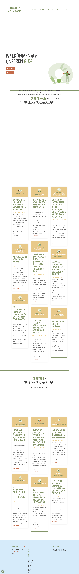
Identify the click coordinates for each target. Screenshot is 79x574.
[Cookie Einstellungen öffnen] (2, 572)
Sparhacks (40, 157)
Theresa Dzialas (37, 210)
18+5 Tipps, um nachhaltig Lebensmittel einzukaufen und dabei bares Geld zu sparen (59, 550)
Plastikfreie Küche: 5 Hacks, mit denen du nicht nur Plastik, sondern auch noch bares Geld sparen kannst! (39, 438)
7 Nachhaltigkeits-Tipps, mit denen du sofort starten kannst (19, 492)
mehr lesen (16, 238)
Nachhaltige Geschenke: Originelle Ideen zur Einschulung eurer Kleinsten (19, 435)
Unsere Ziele (51, 9)
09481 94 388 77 (17, 551)
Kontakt (66, 9)
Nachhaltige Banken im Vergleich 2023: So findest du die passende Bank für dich (30, 565)
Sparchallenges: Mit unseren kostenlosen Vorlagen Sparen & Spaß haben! (19, 205)
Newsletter (59, 9)
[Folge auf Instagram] (24, 547)
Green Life (35, 9)
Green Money (42, 9)
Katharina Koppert (18, 212)
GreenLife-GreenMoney (19, 264)
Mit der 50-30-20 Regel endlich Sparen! (20, 259)
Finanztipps (47, 157)
